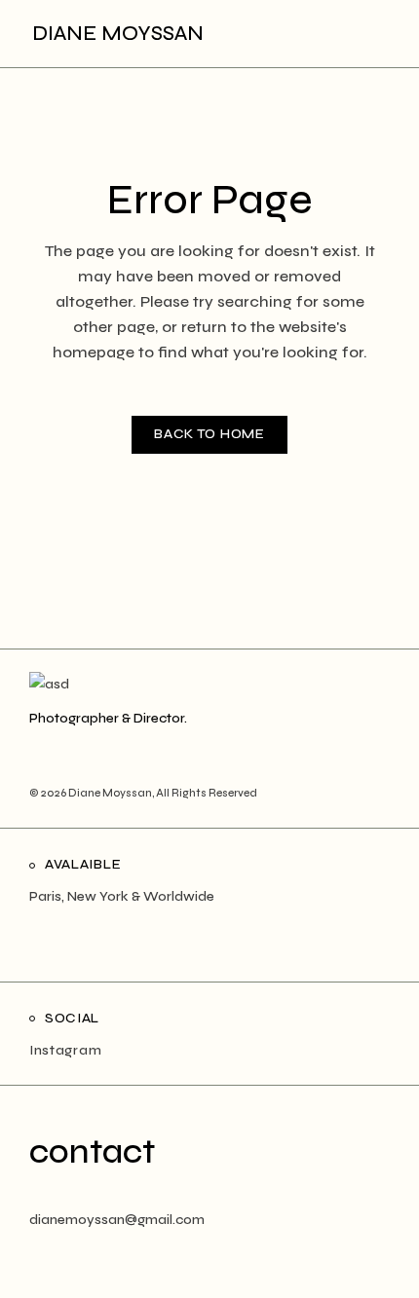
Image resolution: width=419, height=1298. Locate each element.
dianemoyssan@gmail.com (117, 1219)
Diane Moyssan (110, 793)
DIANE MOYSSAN (118, 33)
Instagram (65, 1050)
